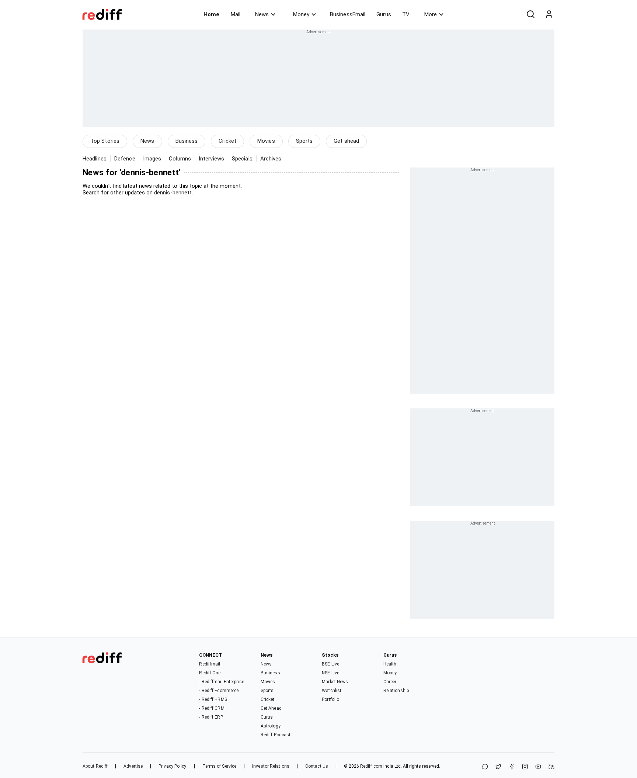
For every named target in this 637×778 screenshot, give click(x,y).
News (262, 14)
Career (390, 681)
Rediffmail (209, 664)
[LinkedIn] (551, 767)
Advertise (133, 766)
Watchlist (331, 690)
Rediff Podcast (275, 734)
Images (152, 158)
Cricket (227, 141)
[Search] (530, 14)
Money (301, 14)
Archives (271, 158)
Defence (124, 158)
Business (186, 141)
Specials (242, 158)
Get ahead (346, 141)
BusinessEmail (347, 14)
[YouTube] (538, 767)
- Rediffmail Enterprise (221, 681)
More (430, 14)
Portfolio (330, 699)
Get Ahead (271, 708)
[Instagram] (525, 767)
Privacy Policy (172, 766)
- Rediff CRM (211, 708)
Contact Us (316, 766)
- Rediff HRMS (213, 699)
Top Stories (104, 141)
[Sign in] (548, 14)
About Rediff (95, 766)
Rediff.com (371, 766)
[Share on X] (498, 767)
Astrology (271, 726)
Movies (266, 141)
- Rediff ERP (211, 717)
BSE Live (330, 664)
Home (211, 14)
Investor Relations (270, 766)
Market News (335, 681)
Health (390, 664)
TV (406, 14)
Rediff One (209, 672)
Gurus (383, 14)
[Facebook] (512, 767)
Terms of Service (219, 766)
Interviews (211, 158)
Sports (304, 141)
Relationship (396, 690)
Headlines (95, 158)
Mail (235, 14)
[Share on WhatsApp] (485, 767)
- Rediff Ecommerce (219, 690)
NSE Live (330, 672)
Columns (180, 158)
